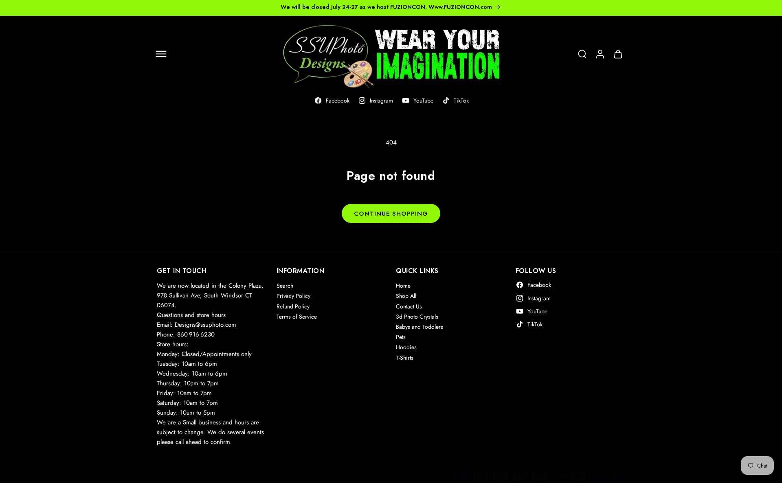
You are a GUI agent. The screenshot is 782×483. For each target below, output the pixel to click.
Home (403, 286)
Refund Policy (293, 306)
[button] (161, 54)
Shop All (406, 296)
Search (285, 286)
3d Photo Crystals (417, 317)
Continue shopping (391, 213)
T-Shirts (404, 357)
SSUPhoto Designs (201, 473)
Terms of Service (297, 317)
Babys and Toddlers (419, 327)
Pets (401, 337)
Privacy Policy (293, 296)
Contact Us (409, 306)
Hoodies (406, 347)
